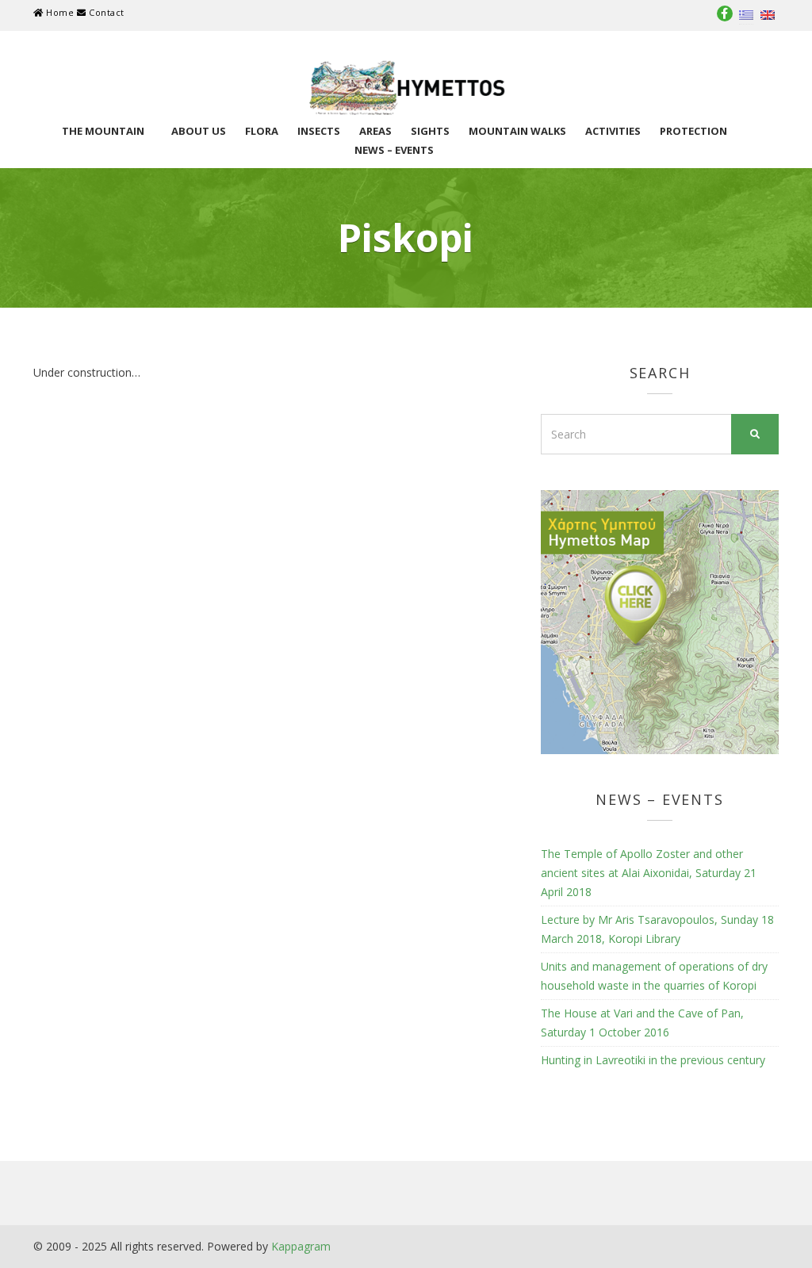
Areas (375, 131)
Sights (430, 131)
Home (60, 12)
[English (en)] (767, 14)
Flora (261, 131)
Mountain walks (517, 131)
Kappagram (301, 1246)
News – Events (394, 150)
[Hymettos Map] (660, 620)
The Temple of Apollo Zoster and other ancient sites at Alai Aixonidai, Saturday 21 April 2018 (648, 872)
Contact (105, 12)
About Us (198, 131)
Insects (318, 131)
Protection (693, 131)
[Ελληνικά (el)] (746, 14)
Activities (613, 131)
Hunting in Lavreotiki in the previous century (653, 1059)
